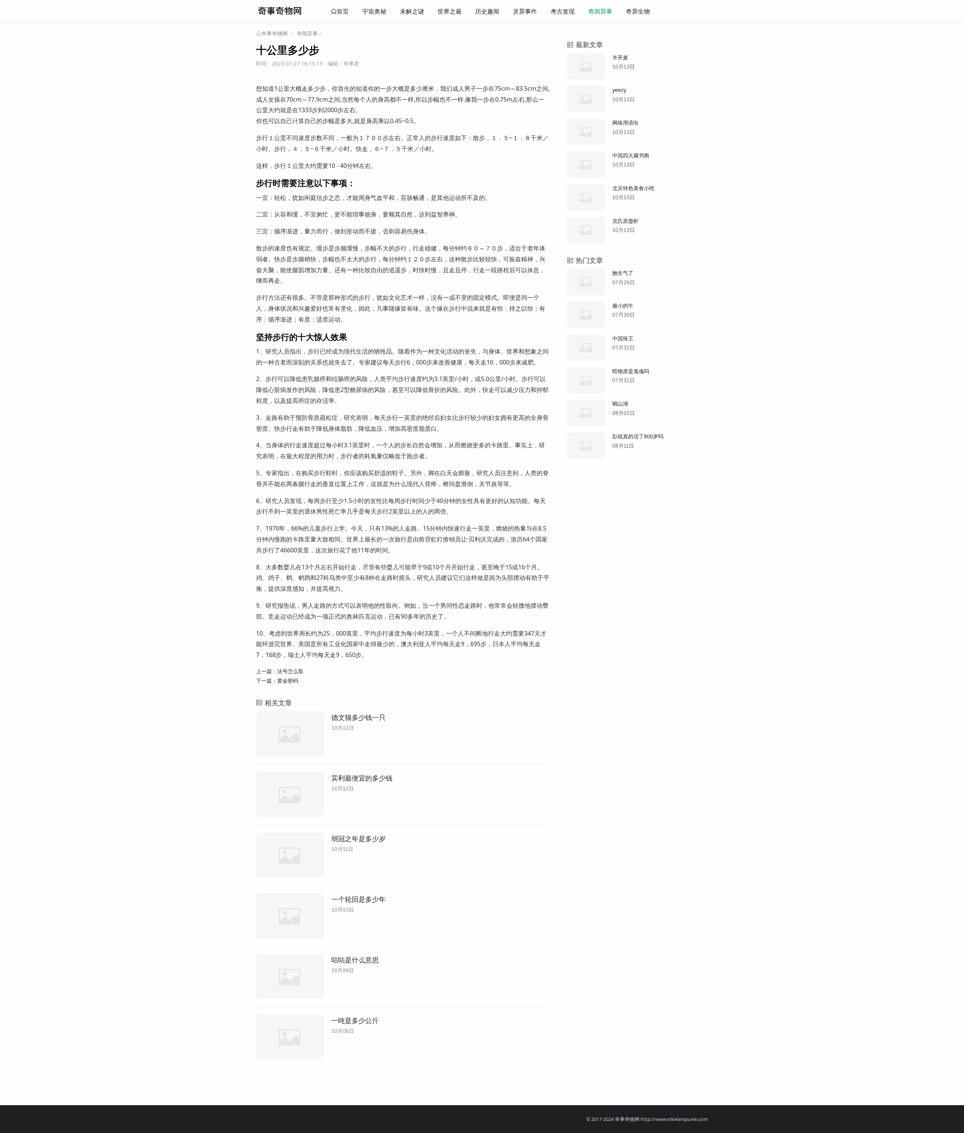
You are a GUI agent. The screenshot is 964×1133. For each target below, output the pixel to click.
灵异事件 (525, 11)
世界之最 (450, 11)
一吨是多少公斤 (355, 1020)
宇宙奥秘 (374, 11)
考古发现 (563, 11)
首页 (343, 11)
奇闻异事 (600, 11)
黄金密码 (287, 680)
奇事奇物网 (274, 33)
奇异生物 (638, 11)
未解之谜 (412, 11)
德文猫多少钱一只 (358, 717)
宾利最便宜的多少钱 (361, 777)
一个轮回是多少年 (358, 899)
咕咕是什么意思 (355, 959)
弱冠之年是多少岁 (358, 838)
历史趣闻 (487, 11)
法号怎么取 (290, 671)
